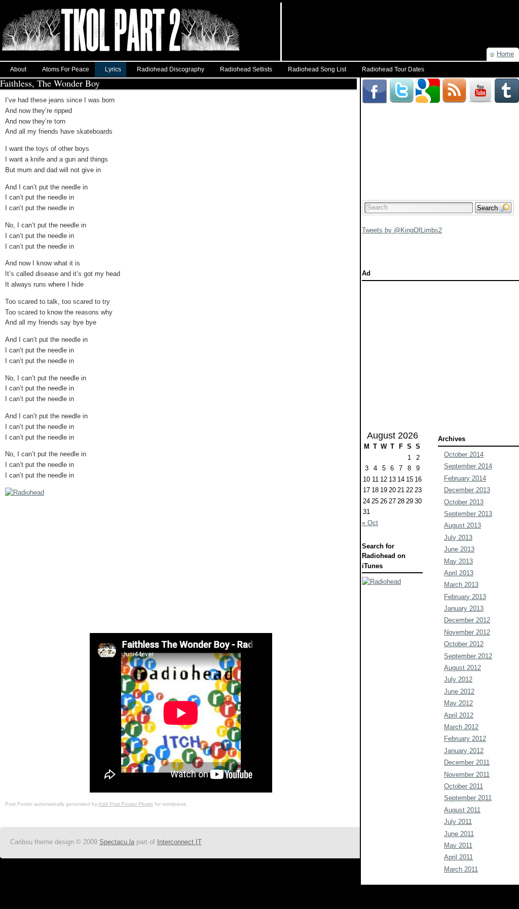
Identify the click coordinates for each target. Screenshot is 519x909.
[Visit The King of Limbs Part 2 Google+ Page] (428, 82)
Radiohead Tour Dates (393, 69)
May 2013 (458, 561)
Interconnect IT (179, 842)
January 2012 (464, 751)
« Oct (370, 523)
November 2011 (467, 774)
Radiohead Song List (317, 69)
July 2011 (458, 821)
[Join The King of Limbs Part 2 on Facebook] (374, 82)
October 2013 (464, 502)
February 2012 (465, 738)
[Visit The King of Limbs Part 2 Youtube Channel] (480, 82)
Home (505, 54)
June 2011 (459, 834)
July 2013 (458, 537)
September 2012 (468, 656)
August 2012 (462, 667)
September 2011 (468, 798)
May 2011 (458, 845)
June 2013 (459, 549)
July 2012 (458, 679)
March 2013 (461, 584)
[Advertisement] (400, 18)
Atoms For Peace (65, 69)
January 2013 (464, 608)
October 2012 (464, 644)
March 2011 (461, 869)
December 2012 (467, 620)
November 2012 (467, 632)
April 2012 (458, 715)
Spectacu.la (116, 842)
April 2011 (458, 857)
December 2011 (467, 762)
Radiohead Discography (170, 69)
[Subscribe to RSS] (454, 82)
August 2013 (462, 525)
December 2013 (467, 490)
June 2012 (459, 691)
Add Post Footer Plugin (125, 804)
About (18, 69)
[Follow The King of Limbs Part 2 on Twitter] (401, 82)
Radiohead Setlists (246, 69)
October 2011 (463, 786)
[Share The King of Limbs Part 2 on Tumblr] (507, 82)
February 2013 (465, 597)
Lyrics (113, 69)
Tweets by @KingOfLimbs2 (402, 230)
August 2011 (462, 810)
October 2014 (464, 454)
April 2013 (458, 573)
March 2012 (461, 727)
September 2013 (468, 514)
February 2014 (465, 478)
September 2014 (468, 466)
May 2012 (458, 703)
